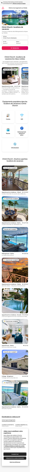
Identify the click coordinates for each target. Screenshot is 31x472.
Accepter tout (15, 454)
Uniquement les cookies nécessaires (15, 458)
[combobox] (15, 38)
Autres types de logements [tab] (8, 420)
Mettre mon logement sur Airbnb (18, 8)
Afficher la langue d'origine (19, 3)
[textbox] (8, 43)
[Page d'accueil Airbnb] (3, 8)
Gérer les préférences (15, 462)
